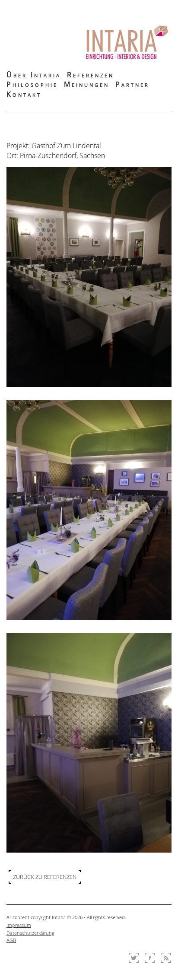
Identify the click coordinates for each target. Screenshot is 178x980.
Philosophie (32, 84)
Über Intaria (33, 74)
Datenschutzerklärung (30, 932)
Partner (132, 84)
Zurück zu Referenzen (44, 877)
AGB (11, 940)
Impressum (18, 925)
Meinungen (86, 84)
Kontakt (23, 94)
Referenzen (90, 74)
